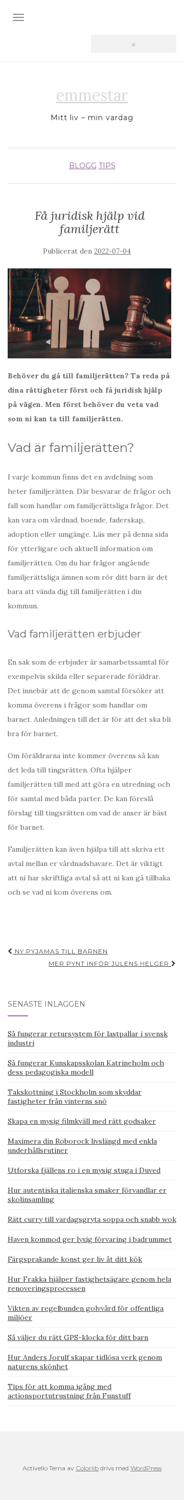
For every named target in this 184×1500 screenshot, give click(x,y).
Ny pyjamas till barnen (60, 951)
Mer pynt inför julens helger (110, 963)
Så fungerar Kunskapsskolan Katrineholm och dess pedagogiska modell (86, 1067)
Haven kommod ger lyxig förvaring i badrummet (90, 1239)
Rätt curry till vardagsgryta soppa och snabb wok (92, 1219)
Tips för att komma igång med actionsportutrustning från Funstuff (69, 1391)
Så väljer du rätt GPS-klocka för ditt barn (78, 1337)
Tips (107, 165)
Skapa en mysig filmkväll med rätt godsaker (82, 1121)
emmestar (92, 95)
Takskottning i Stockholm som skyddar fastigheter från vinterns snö (75, 1096)
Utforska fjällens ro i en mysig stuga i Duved (84, 1170)
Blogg (83, 165)
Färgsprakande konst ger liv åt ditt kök (75, 1259)
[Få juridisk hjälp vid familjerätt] (89, 313)
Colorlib (87, 1468)
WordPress (146, 1468)
